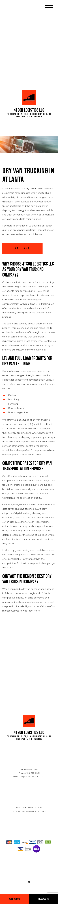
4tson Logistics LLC (29, 110)
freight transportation (39, 375)
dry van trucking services (39, 188)
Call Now (22, 248)
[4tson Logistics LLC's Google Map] (29, 882)
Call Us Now (14, 898)
